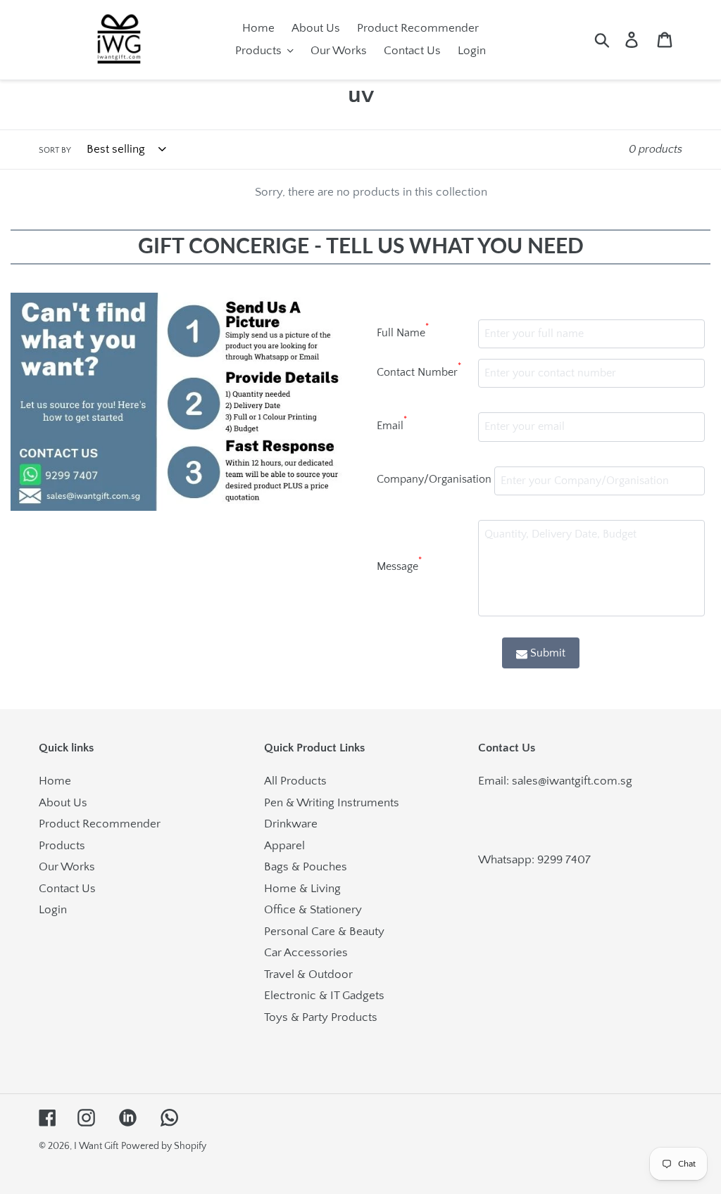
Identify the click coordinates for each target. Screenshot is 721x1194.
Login (53, 909)
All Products (295, 781)
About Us (63, 802)
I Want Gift (96, 1146)
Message (399, 564)
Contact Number (419, 370)
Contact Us (67, 888)
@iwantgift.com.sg (585, 781)
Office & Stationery (313, 909)
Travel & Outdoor (308, 974)
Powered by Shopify (163, 1146)
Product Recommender (100, 824)
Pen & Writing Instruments (331, 802)
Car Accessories (306, 952)
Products (62, 845)
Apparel (284, 845)
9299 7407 (564, 859)
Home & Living (302, 888)
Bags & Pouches (305, 866)
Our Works (67, 866)
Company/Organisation (434, 479)
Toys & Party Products (320, 1017)
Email (392, 423)
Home (55, 781)
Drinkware (291, 824)
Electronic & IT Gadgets (324, 995)
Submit (547, 653)
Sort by (55, 150)
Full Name (403, 330)
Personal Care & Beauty (324, 931)
